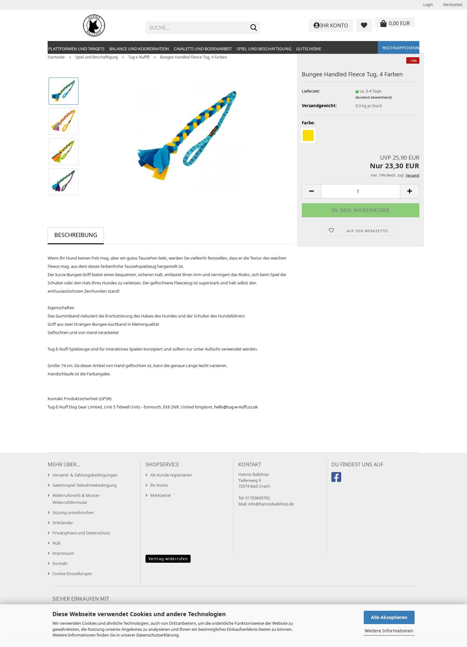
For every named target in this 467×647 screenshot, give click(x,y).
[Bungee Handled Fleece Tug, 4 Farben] (188, 136)
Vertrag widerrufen (168, 558)
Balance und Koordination (139, 49)
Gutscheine (308, 49)
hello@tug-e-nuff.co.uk (236, 407)
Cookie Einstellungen (72, 573)
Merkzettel (452, 4)
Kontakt (60, 563)
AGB (56, 543)
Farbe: (308, 123)
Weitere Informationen (389, 631)
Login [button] (427, 4)
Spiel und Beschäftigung (264, 49)
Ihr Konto (159, 485)
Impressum (63, 553)
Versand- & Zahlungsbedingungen (85, 475)
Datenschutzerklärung (157, 635)
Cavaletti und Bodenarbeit (203, 49)
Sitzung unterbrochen (73, 512)
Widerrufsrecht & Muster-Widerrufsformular (76, 498)
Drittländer (62, 522)
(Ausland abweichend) (373, 97)
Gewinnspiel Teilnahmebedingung (84, 485)
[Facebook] (337, 480)
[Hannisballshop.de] (94, 25)
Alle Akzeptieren (389, 617)
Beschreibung (75, 235)
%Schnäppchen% (400, 48)
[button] (311, 191)
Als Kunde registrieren (171, 475)
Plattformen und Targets (76, 49)
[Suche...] (254, 28)
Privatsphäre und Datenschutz (81, 533)
